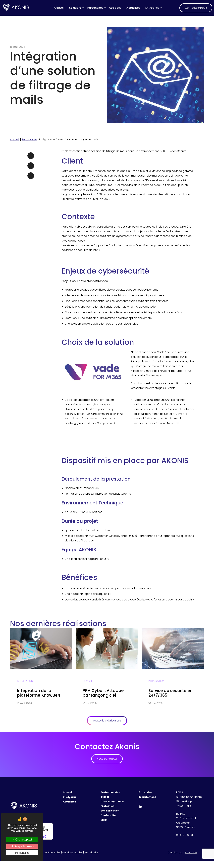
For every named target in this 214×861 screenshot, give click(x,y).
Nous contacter (107, 759)
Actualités (133, 8)
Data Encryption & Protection (112, 804)
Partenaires (95, 8)
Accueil (14, 139)
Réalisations (29, 139)
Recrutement (147, 797)
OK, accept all (23, 839)
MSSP (104, 820)
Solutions (75, 8)
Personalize (22, 852)
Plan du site (91, 852)
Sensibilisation (110, 810)
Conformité (108, 815)
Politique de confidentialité (45, 852)
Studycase (70, 797)
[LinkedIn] (30, 165)
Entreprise (152, 8)
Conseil (59, 8)
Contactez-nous (196, 8)
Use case (115, 8)
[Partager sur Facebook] (30, 155)
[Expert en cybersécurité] (16, 8)
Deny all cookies (23, 846)
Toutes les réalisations (107, 720)
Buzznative (191, 852)
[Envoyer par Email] (30, 175)
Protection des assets (110, 794)
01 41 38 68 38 (185, 835)
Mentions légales (72, 852)
